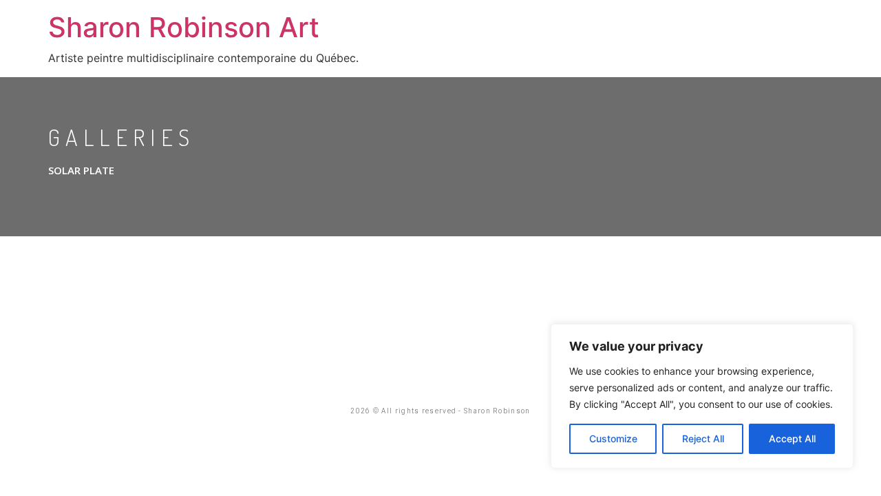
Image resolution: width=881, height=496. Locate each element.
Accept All (792, 438)
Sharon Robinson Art (183, 27)
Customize (613, 438)
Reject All (703, 438)
